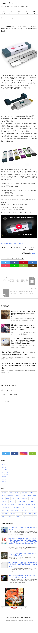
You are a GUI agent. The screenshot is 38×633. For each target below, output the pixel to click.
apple (16, 492)
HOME (4, 18)
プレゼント (14, 513)
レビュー (4, 479)
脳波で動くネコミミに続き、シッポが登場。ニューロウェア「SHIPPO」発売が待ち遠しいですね (23, 327)
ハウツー (4, 481)
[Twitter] (5, 262)
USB (28, 247)
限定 (32, 516)
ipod (29, 495)
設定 (25, 516)
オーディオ (32, 501)
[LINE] (14, 265)
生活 (10, 516)
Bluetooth (19, 247)
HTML (24, 495)
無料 (3, 516)
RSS (7, 498)
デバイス (33, 510)
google (18, 495)
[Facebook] (14, 262)
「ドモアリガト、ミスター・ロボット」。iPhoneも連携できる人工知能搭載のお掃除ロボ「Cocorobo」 (23, 341)
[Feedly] (23, 265)
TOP (12, 498)
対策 (34, 513)
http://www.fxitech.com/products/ (12, 243)
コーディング (5, 507)
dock (3, 495)
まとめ (4, 467)
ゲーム (34, 504)
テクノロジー (32, 249)
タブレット (5, 510)
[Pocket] (5, 265)
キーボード (21, 504)
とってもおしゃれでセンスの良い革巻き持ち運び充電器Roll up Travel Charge (23, 314)
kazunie (33, 253)
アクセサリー (13, 18)
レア (20, 513)
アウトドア (32, 498)
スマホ (33, 507)
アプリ (4, 477)
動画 (30, 513)
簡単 (18, 516)
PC (26, 247)
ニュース (4, 469)
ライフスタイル (6, 472)
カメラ (4, 504)
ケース (28, 504)
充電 (25, 513)
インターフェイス (21, 501)
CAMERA (32, 492)
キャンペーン (11, 504)
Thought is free (28, 620)
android (15, 247)
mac (23, 247)
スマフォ (26, 249)
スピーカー (16, 507)
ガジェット (5, 474)
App (11, 492)
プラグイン (5, 513)
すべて (4, 464)
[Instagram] (23, 453)
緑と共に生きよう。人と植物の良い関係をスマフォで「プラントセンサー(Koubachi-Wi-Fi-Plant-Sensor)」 (19, 366)
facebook (10, 495)
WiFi (31, 247)
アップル (4, 501)
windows (24, 498)
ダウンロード (14, 510)
